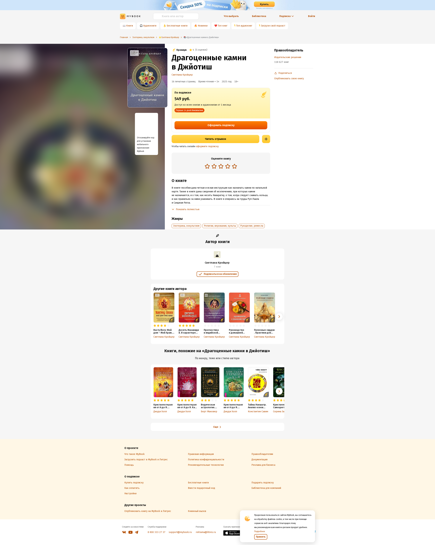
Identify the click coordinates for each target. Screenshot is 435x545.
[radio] (207, 166)
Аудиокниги (149, 25)
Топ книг (222, 25)
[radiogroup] (221, 166)
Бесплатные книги (177, 25)
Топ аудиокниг (244, 25)
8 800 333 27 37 (156, 532)
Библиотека (259, 16)
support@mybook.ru (180, 532)
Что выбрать (231, 16)
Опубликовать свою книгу (289, 78)
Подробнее (259, 531)
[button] (279, 316)
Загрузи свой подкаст (273, 25)
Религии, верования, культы (220, 225)
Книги (129, 25)
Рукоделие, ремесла (251, 225)
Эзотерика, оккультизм (186, 225)
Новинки (202, 25)
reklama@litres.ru (206, 532)
